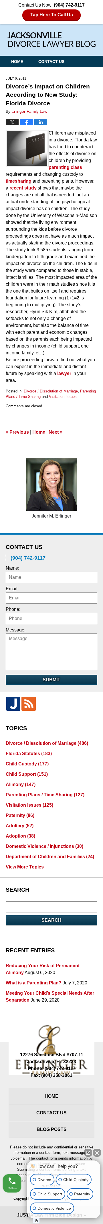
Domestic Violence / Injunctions (44, 846)
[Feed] (28, 704)
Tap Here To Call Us (51, 14)
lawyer (64, 373)
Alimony (20, 784)
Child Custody (27, 763)
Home (17, 61)
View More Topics (25, 866)
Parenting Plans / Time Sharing (45, 794)
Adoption (20, 836)
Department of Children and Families (50, 856)
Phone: (13, 609)
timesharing (18, 181)
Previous (17, 432)
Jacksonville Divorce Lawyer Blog (51, 39)
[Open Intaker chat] (36, 1220)
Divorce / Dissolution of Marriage (51, 391)
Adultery (19, 825)
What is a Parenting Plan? (34, 982)
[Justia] (13, 704)
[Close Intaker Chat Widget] (97, 1153)
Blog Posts (52, 1129)
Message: (15, 629)
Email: (12, 588)
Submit (51, 679)
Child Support (27, 774)
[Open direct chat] (88, 1153)
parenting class (65, 167)
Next (55, 432)
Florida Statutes (29, 753)
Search (51, 920)
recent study (23, 187)
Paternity (20, 815)
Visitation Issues (63, 396)
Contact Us (51, 61)
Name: (12, 568)
